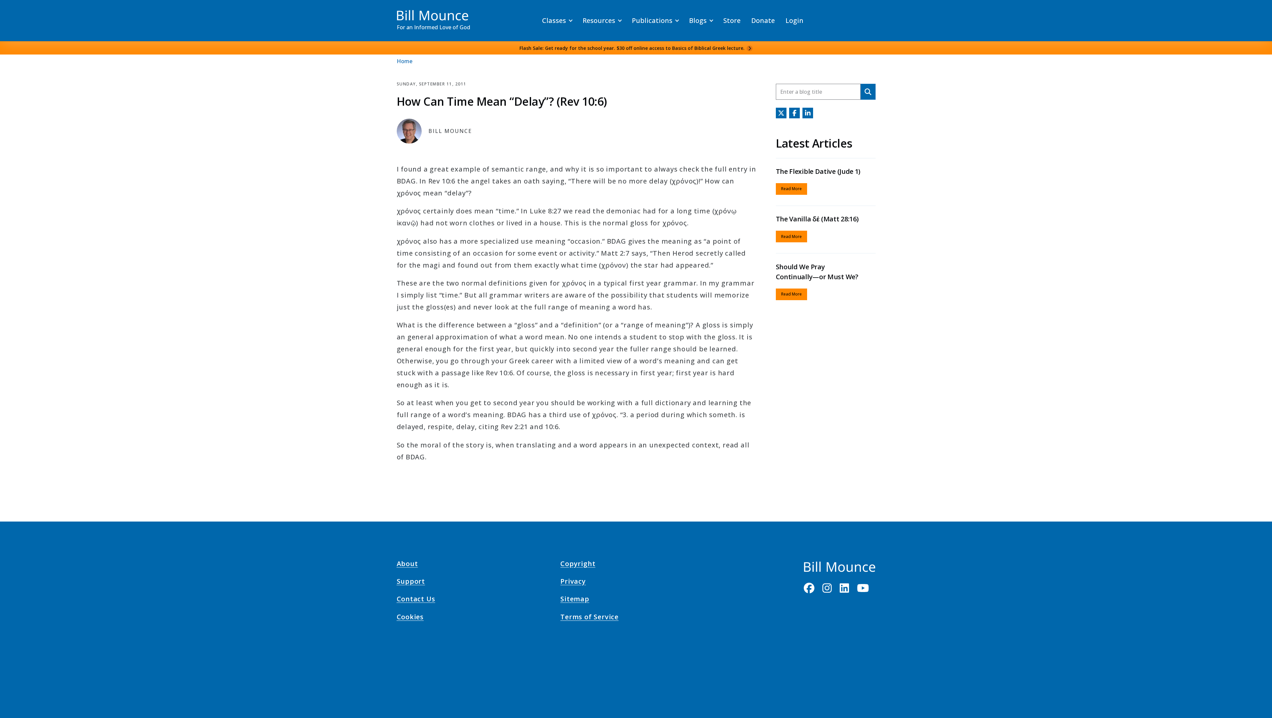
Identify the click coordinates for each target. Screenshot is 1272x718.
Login (794, 20)
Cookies (410, 617)
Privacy (573, 582)
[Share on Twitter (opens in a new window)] (781, 113)
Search (868, 91)
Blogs (698, 20)
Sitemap (574, 600)
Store (732, 20)
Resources (599, 20)
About (407, 564)
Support (411, 582)
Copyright (577, 564)
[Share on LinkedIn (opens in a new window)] (807, 113)
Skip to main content (17, 11)
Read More (791, 188)
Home (404, 61)
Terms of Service (589, 617)
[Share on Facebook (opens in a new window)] (794, 113)
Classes (554, 20)
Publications (652, 20)
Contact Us (416, 600)
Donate (763, 20)
